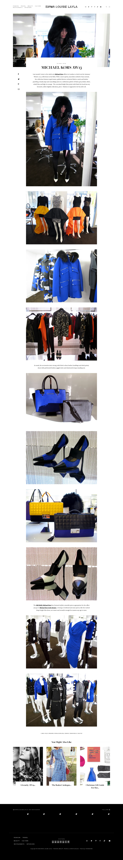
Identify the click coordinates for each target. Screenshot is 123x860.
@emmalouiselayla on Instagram (26, 809)
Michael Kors (59, 74)
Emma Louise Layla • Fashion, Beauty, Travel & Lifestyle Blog (60, 848)
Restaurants (18, 7)
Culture (38, 6)
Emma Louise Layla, (59, 733)
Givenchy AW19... (28, 785)
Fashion (16, 6)
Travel (23, 6)
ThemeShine (89, 848)
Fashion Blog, (73, 733)
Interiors (28, 7)
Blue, (46, 733)
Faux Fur (79, 733)
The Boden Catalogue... (61, 785)
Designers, (51, 733)
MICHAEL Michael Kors (43, 605)
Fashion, (67, 733)
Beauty (30, 6)
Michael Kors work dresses (48, 608)
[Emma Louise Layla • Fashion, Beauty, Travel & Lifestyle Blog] (61, 7)
